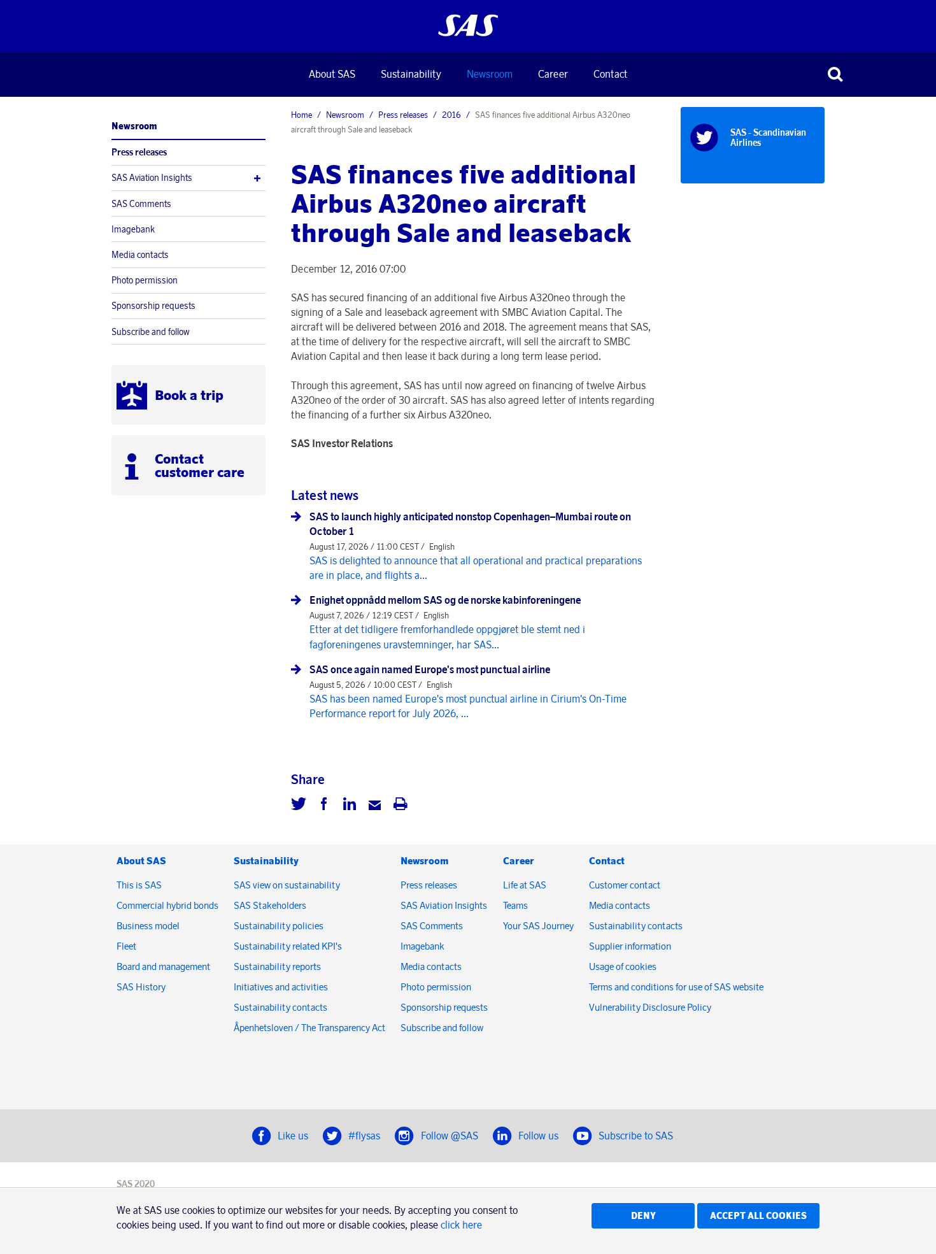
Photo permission (144, 280)
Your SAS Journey (538, 926)
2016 (451, 115)
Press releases (139, 152)
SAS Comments (141, 204)
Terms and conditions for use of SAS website (676, 987)
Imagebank (133, 229)
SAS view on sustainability (287, 885)
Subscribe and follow (150, 332)
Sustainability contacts (280, 1007)
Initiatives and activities (281, 987)
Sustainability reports (277, 966)
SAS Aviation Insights (151, 177)
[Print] (400, 805)
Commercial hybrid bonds (167, 905)
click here (461, 1224)
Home (301, 115)
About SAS (332, 74)
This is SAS (139, 885)
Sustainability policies (278, 926)
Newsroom (490, 74)
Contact (610, 74)
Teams (515, 905)
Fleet (126, 946)
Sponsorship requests (153, 305)
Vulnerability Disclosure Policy (651, 1007)
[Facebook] (324, 805)
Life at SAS (524, 885)
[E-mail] (375, 805)
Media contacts (140, 254)
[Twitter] (298, 805)
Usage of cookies (622, 966)
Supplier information (630, 946)
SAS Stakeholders (270, 905)
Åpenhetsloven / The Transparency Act (309, 1028)
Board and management (163, 966)
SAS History (141, 987)
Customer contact (624, 885)
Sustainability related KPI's (288, 946)
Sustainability (411, 74)
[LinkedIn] (349, 805)
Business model (148, 926)
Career (553, 74)
